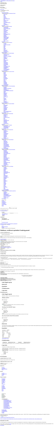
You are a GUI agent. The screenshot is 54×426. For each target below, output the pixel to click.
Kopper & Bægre (6, 20)
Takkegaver (5, 50)
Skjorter (5, 181)
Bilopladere (5, 36)
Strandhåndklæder (6, 67)
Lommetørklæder (6, 133)
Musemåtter (5, 108)
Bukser (5, 170)
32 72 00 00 (2, 224)
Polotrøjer (5, 178)
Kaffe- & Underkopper (7, 18)
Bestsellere (10, 223)
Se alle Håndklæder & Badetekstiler (8, 90)
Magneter (5, 98)
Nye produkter (14, 223)
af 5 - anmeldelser (5, 0)
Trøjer (4, 185)
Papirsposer (5, 157)
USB (4, 40)
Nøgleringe (5, 79)
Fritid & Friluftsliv (4, 52)
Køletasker (5, 155)
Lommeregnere (6, 107)
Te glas (5, 16)
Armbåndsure (5, 168)
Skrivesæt (5, 147)
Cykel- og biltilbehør (6, 54)
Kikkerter (5, 60)
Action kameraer (6, 30)
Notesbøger (5, 109)
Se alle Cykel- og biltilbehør (7, 56)
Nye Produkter (4, 203)
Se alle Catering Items (7, 117)
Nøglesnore (5, 75)
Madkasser (5, 93)
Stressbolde (5, 82)
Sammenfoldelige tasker (7, 162)
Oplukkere (5, 94)
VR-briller (5, 31)
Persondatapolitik (4, 410)
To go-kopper (5, 21)
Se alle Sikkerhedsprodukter (7, 195)
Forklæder (5, 87)
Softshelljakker (6, 175)
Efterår (5, 46)
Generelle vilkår (4, 409)
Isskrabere (5, 191)
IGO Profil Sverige (6, 404)
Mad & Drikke (4, 112)
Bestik (4, 92)
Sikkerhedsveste (6, 194)
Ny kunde (3, 214)
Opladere (5, 35)
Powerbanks (5, 39)
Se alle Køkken (6, 96)
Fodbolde (5, 65)
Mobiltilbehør (5, 34)
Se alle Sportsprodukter (7, 66)
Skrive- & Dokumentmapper (7, 111)
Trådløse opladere (6, 37)
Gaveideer (5, 43)
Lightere (5, 76)
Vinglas (5, 17)
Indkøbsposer (4, 388)
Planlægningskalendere (7, 126)
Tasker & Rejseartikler (5, 148)
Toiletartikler (5, 135)
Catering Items (6, 114)
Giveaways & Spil (4, 70)
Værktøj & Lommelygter (12, 190)
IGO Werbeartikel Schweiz (7, 401)
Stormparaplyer (6, 62)
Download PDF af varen (5, 338)
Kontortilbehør (6, 105)
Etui (4, 104)
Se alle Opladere (6, 38)
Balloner (5, 72)
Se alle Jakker (5, 176)
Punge (4, 179)
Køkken (5, 91)
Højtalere (5, 33)
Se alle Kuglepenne (6, 145)
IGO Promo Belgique (6, 403)
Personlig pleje (11, 129)
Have (4, 59)
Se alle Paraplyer (6, 63)
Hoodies (5, 186)
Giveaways (5, 74)
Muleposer (5, 156)
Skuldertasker (5, 163)
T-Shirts (3, 381)
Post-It (4, 110)
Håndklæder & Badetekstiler (7, 88)
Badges (5, 73)
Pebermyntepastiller (6, 120)
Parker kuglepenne (6, 144)
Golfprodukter (6, 57)
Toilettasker (5, 136)
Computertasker (6, 151)
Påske (4, 47)
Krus (4, 19)
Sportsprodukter (6, 64)
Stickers (5, 81)
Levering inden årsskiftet (7, 44)
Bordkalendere (6, 125)
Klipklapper (5, 177)
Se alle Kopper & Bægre (7, 22)
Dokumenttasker (6, 152)
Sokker (5, 182)
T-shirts (5, 184)
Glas (2, 389)
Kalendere (3, 124)
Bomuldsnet (5, 150)
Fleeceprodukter (6, 171)
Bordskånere (5, 86)
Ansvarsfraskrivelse (4, 411)
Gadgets (5, 29)
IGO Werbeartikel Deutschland (8, 407)
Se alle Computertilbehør (7, 28)
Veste (4, 187)
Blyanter (5, 140)
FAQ (16, 223)
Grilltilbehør (5, 58)
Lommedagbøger (6, 127)
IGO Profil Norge (6, 406)
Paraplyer (5, 61)
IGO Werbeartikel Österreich (7, 400)
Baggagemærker (6, 159)
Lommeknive (5, 192)
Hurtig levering (4, 202)
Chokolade (5, 119)
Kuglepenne (5, 143)
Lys (4, 97)
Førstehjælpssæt (6, 131)
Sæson (4, 45)
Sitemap (3, 412)
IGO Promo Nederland (7, 408)
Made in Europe (4, 204)
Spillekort (5, 80)
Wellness (5, 137)
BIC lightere (5, 77)
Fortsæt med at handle (5, 222)
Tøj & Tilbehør (4, 165)
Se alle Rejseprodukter (7, 160)
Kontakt (3, 374)
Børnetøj (5, 169)
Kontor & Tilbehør (11, 103)
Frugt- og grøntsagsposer (7, 153)
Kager (4, 118)
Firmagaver (3, 41)
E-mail (9, 224)
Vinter (4, 49)
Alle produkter (4, 198)
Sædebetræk (5, 55)
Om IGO (3, 367)
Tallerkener (5, 99)
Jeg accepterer (2, 425)
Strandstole (5, 68)
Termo (4, 23)
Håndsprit (5, 132)
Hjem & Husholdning (5, 85)
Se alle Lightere (6, 78)
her (10, 424)
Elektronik (3, 25)
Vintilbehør (5, 101)
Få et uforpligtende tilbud (4, 274)
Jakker (4, 174)
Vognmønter (5, 83)
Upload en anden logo (3, 239)
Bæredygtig (3, 201)
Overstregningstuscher (7, 146)
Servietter (5, 116)
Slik (2, 383)
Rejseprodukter (6, 158)
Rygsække (5, 161)
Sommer (5, 48)
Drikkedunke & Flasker (5, 12)
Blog (3, 205)
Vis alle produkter (6, 24)
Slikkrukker (5, 121)
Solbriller (5, 183)
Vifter (4, 188)
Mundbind (5, 130)
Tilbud (3, 200)
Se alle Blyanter (6, 142)
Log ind (3, 212)
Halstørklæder (5, 173)
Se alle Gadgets (6, 32)
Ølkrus (5, 15)
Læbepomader (6, 134)
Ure (4, 100)
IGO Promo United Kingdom (8, 402)
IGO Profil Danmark (6, 405)
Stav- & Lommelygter (7, 196)
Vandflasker (3, 379)
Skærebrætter (5, 95)
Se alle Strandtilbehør (6, 69)
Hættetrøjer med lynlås (7, 172)
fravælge (10, 423)
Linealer (5, 106)
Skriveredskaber (4, 138)
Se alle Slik (5, 122)
